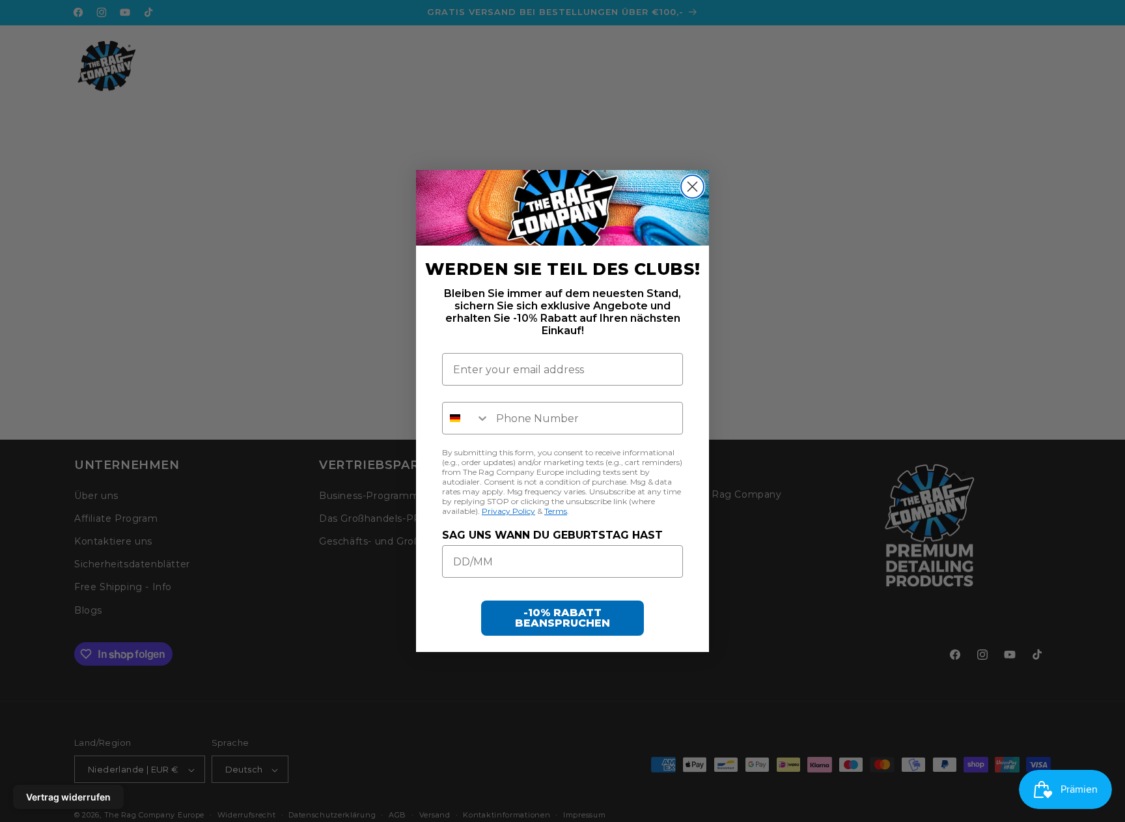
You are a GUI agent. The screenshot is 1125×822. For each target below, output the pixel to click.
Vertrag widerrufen (68, 796)
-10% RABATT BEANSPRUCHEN (562, 617)
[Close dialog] (692, 186)
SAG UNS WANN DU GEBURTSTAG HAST (552, 535)
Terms (555, 511)
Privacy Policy (508, 511)
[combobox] (466, 418)
